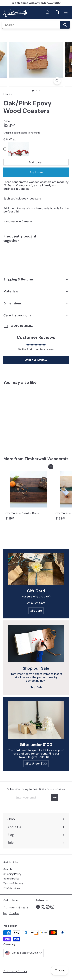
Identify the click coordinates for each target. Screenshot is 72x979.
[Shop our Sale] (36, 643)
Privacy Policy (11, 888)
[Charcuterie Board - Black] (28, 494)
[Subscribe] (54, 797)
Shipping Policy (12, 874)
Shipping (8, 132)
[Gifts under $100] (36, 720)
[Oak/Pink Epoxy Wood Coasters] (36, 258)
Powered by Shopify (15, 971)
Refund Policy (11, 878)
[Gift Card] (36, 569)
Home (6, 94)
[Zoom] (57, 81)
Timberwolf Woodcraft (46, 458)
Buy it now (36, 172)
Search (7, 869)
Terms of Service (13, 883)
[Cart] (56, 12)
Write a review (36, 360)
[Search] (65, 25)
